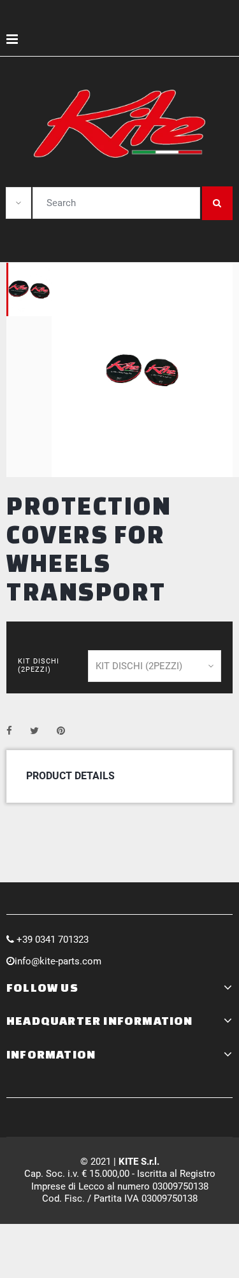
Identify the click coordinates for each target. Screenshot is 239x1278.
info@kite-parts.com (58, 961)
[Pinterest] (61, 731)
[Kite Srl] (120, 123)
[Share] (9, 731)
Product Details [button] (70, 776)
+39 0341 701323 (53, 939)
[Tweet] (34, 731)
